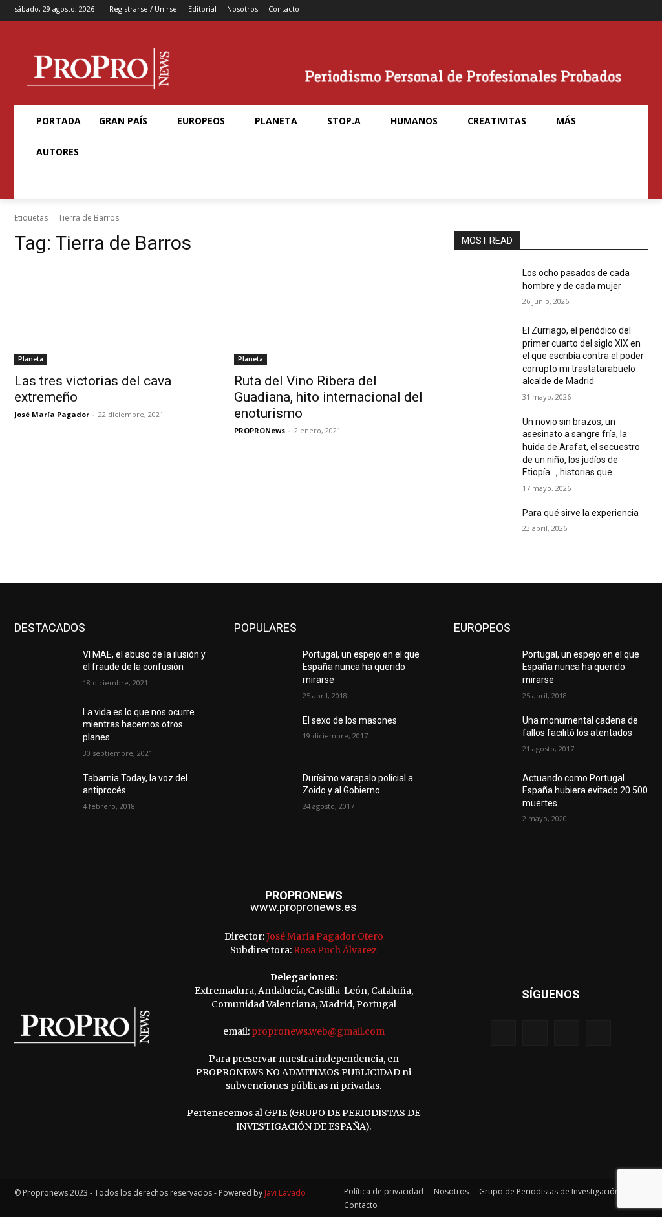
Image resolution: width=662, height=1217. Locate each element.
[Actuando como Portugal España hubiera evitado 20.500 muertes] (483, 792)
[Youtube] (639, 10)
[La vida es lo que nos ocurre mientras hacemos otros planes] (43, 726)
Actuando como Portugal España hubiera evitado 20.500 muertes (585, 790)
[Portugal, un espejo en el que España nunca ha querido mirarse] (263, 669)
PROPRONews (259, 430)
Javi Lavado (285, 1192)
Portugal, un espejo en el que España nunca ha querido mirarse (361, 667)
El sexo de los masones (350, 720)
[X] (619, 10)
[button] (42, 183)
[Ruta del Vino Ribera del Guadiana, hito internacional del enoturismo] (331, 316)
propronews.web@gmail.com (318, 1031)
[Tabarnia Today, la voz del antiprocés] (43, 792)
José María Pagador (51, 414)
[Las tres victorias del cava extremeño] (111, 316)
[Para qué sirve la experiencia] (483, 527)
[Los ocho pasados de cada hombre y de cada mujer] (483, 287)
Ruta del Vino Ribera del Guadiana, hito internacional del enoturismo (328, 397)
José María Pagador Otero (324, 936)
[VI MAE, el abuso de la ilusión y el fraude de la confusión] (43, 669)
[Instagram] (598, 10)
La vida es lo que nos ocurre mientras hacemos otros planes (139, 724)
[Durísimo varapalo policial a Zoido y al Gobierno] (263, 792)
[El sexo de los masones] (263, 735)
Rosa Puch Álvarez (335, 950)
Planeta (30, 358)
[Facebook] (578, 10)
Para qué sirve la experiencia (580, 513)
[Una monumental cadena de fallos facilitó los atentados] (483, 735)
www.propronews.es (303, 907)
